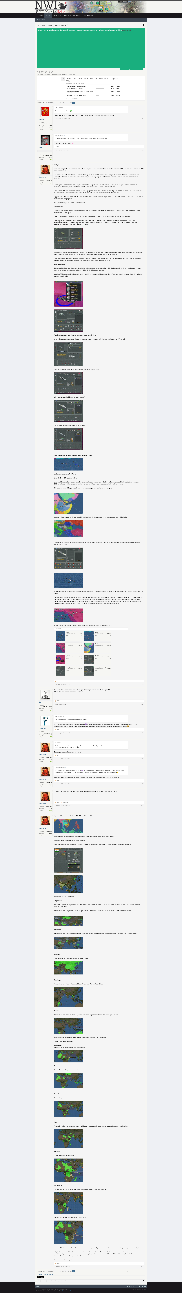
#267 (142, 784)
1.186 (50, 182)
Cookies (122, 69)
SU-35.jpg (97, 655)
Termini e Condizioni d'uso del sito (138, 1289)
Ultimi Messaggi (41, 19)
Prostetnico (42, 728)
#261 (142, 118)
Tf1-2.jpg (97, 643)
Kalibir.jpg (68, 667)
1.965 (50, 735)
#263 (142, 684)
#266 (142, 759)
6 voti (112, 88)
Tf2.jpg (67, 632)
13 (71, 102)
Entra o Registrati (123, 1)
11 (65, 102)
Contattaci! (131, 1286)
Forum (48, 15)
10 (63, 102)
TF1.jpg (96, 632)
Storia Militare (88, 15)
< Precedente (49, 102)
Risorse (56, 15)
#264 (142, 704)
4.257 (50, 157)
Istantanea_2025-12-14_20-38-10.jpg (103, 667)
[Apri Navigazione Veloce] (143, 25)
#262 (142, 150)
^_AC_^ (41, 147)
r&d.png (68, 655)
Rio (40, 702)
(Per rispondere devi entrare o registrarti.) (134, 1271)
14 (73, 102)
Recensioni (76, 15)
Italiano (38, 1286)
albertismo (64, 74)
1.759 (50, 126)
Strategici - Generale (50, 74)
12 (68, 102)
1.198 (50, 708)
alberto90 (42, 119)
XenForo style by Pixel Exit (68, 1290)
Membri (66, 15)
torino (50, 127)
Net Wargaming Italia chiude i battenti (133, 69)
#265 (142, 733)
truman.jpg (68, 643)
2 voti (112, 95)
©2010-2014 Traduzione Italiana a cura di (49, 1290)
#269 (142, 1266)
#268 (142, 805)
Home (40, 15)
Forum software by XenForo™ (55, 1289)
